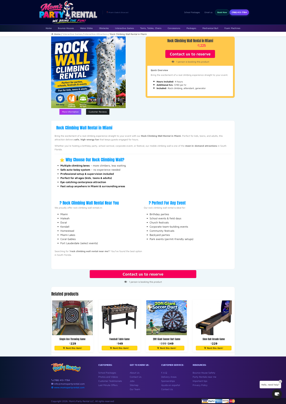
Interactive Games (124, 28)
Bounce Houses (66, 28)
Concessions (174, 28)
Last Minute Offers (108, 385)
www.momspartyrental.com (69, 387)
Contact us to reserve (190, 54)
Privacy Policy (200, 385)
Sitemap (134, 385)
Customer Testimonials (110, 381)
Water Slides (86, 28)
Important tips (200, 381)
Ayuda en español (170, 385)
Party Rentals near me (204, 376)
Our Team (135, 389)
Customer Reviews (98, 111)
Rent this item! (73, 348)
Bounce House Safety (204, 372)
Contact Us (135, 376)
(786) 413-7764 (239, 12)
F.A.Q (164, 372)
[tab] (70, 112)
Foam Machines (232, 28)
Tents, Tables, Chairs (150, 28)
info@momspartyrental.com (69, 383)
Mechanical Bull (210, 28)
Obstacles (104, 28)
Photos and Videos (108, 376)
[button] (277, 394)
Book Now (222, 12)
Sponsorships (168, 381)
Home (49, 28)
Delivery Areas (168, 376)
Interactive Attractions (96, 34)
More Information (70, 111)
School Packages (192, 12)
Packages (191, 28)
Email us (209, 12)
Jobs (132, 381)
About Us (134, 372)
